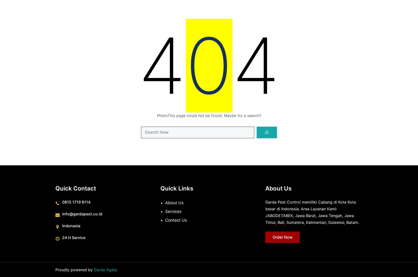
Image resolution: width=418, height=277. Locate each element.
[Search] (267, 132)
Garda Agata (105, 269)
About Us (174, 202)
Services (173, 211)
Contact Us (176, 220)
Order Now (282, 237)
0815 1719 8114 (76, 202)
